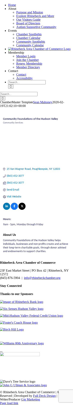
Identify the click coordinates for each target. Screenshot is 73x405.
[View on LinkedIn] (6, 209)
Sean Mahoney (42, 102)
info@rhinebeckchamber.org (42, 278)
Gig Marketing (30, 399)
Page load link (9, 403)
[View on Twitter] (22, 209)
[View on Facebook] (14, 209)
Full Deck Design (44, 395)
